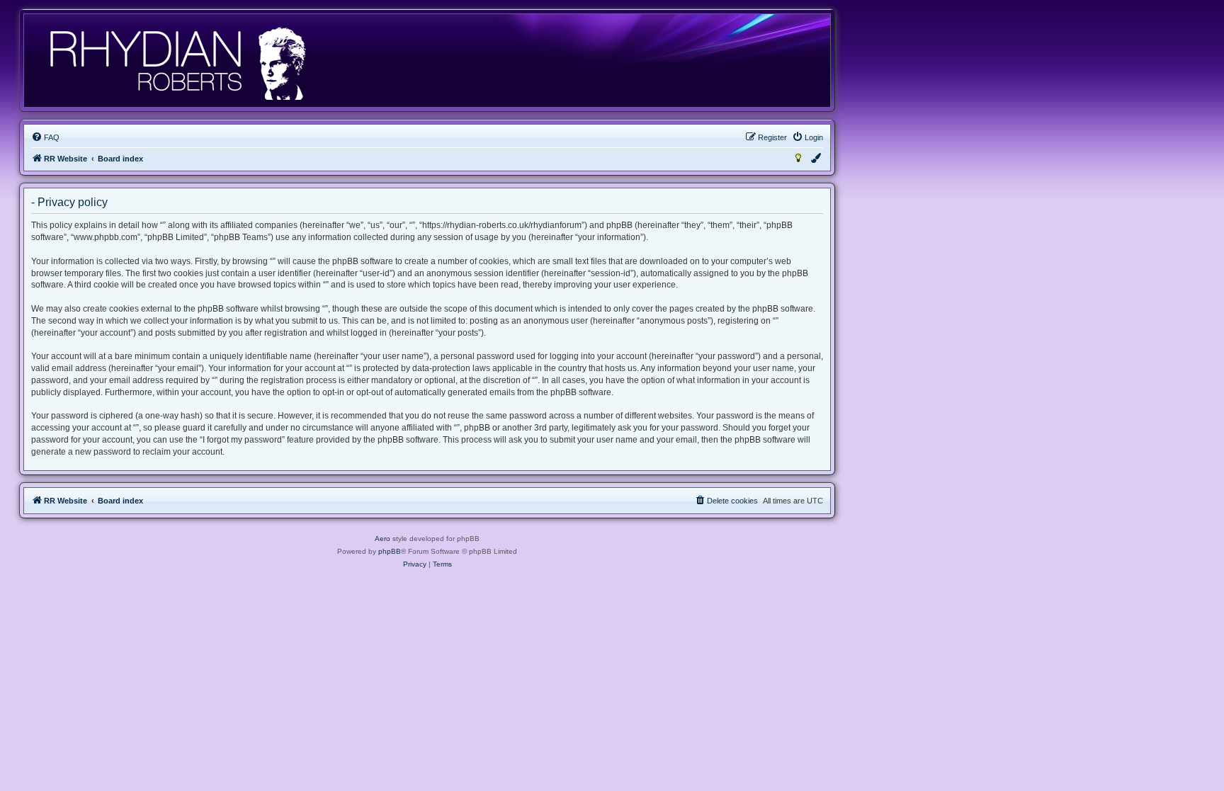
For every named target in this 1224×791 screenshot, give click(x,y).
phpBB (389, 551)
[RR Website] (177, 60)
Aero (382, 538)
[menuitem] (45, 137)
